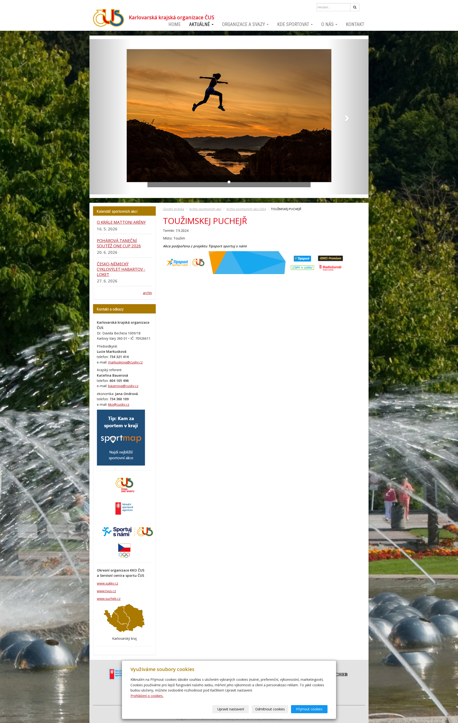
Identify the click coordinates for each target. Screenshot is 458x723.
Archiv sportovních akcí (205, 209)
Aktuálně (200, 24)
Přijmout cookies (309, 709)
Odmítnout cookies (270, 709)
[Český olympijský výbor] (124, 550)
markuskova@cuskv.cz (125, 362)
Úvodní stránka (173, 209)
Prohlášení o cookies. (146, 695)
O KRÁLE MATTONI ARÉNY (121, 222)
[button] (110, 116)
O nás (328, 24)
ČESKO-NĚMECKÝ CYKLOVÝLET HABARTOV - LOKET (121, 269)
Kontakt (355, 24)
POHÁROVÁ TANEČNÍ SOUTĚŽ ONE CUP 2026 (119, 243)
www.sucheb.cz (108, 598)
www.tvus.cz (106, 591)
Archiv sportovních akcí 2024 (246, 209)
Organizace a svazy (244, 24)
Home (174, 24)
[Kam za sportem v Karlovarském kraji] (121, 437)
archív (147, 293)
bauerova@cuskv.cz (123, 386)
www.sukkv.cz (107, 583)
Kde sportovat (293, 24)
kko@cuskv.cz (118, 404)
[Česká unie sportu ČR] (124, 484)
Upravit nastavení (230, 709)
